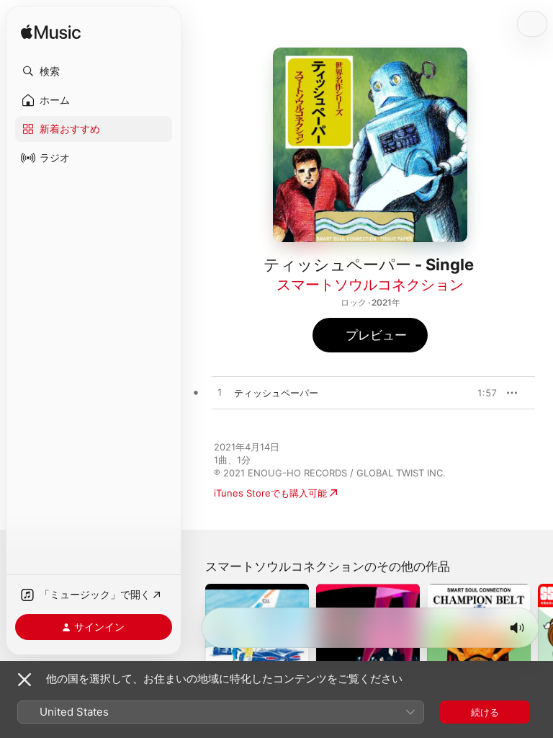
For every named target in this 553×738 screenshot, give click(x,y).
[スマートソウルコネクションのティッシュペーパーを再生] (219, 392)
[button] (93, 71)
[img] (51, 33)
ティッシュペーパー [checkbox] (276, 393)
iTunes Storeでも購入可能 (270, 493)
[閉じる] (24, 679)
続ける (485, 712)
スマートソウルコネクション (370, 284)
